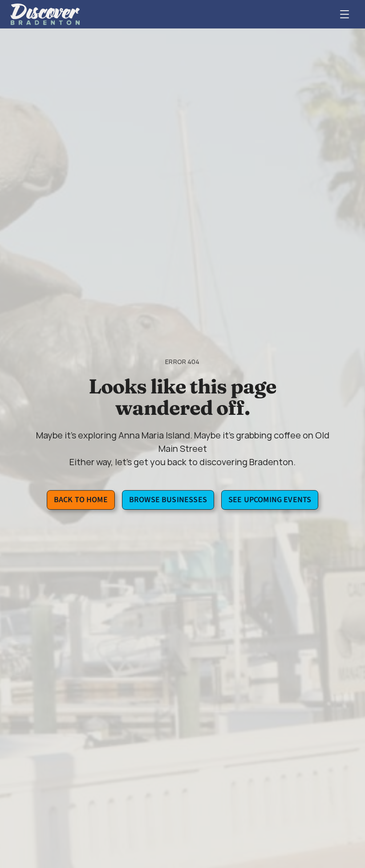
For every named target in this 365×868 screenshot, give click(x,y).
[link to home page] (45, 14)
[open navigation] (344, 14)
